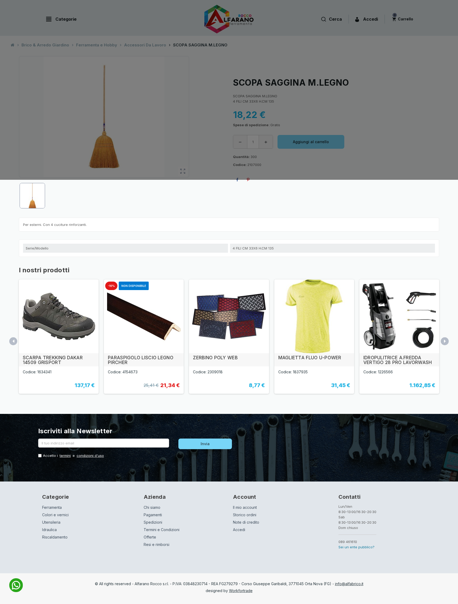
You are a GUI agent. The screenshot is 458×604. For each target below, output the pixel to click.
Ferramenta (52, 507)
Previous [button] (13, 341)
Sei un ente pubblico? (356, 547)
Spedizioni (153, 522)
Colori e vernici (55, 515)
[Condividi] (238, 179)
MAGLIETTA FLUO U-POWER (309, 357)
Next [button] (445, 341)
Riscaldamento (55, 537)
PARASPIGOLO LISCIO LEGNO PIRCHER (140, 360)
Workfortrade (241, 590)
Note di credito (246, 522)
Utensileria (51, 522)
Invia (205, 443)
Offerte (150, 537)
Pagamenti (153, 515)
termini (65, 455)
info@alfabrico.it (349, 583)
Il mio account (245, 507)
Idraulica (49, 529)
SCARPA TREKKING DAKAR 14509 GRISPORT (53, 360)
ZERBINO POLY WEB (215, 357)
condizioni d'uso (90, 455)
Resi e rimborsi (156, 544)
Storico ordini (244, 515)
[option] (58, 336)
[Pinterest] (249, 179)
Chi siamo (152, 507)
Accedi (239, 529)
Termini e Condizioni (161, 529)
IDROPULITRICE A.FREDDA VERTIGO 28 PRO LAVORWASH (397, 360)
